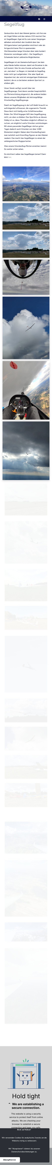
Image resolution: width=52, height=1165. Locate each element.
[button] (26, 184)
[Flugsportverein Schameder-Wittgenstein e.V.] (26, 8)
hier (9, 157)
